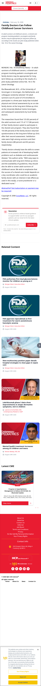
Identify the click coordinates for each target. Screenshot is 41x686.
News (23, 581)
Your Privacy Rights (20, 536)
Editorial (21, 525)
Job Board (20, 527)
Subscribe (30, 225)
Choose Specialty (18, 8)
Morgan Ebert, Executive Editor (15, 284)
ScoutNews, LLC (22, 196)
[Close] (38, 650)
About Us (20, 518)
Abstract (5, 188)
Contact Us (21, 523)
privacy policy (7, 230)
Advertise (20, 520)
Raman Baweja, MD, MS (12, 451)
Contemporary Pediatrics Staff (13, 412)
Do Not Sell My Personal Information (20, 534)
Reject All (23, 677)
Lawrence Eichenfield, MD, (13, 410)
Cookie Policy (17, 668)
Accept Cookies (23, 682)
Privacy (20, 532)
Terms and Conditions (20, 529)
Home (7, 581)
